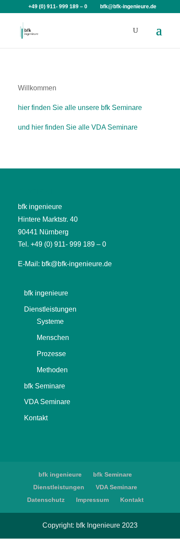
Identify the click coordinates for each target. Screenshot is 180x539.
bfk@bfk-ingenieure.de (77, 264)
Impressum (92, 499)
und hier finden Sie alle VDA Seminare (78, 127)
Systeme (50, 321)
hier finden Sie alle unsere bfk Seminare (80, 107)
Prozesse (51, 353)
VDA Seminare (47, 401)
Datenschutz (46, 499)
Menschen (53, 337)
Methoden (52, 370)
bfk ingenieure (46, 293)
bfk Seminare (44, 386)
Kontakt (36, 418)
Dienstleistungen (50, 309)
